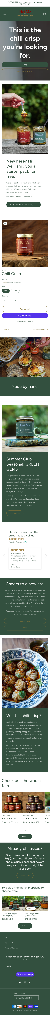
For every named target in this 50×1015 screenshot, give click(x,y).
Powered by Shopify (30, 1010)
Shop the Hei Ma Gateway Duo (23, 204)
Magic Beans (28, 816)
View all (25, 837)
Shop (25, 65)
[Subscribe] (42, 966)
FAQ (25, 628)
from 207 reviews (16, 542)
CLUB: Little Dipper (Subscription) (9, 915)
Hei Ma (21, 1010)
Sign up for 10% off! (25, 71)
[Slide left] (19, 830)
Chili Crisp (6, 816)
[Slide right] (30, 830)
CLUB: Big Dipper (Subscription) (32, 915)
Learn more (15, 513)
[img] (26, 539)
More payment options (25, 321)
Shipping (4, 282)
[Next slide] (30, 399)
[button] (4, 13)
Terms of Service (11, 948)
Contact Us (9, 943)
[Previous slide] (19, 399)
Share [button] (6, 329)
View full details (39, 329)
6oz (5, 291)
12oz (15, 291)
